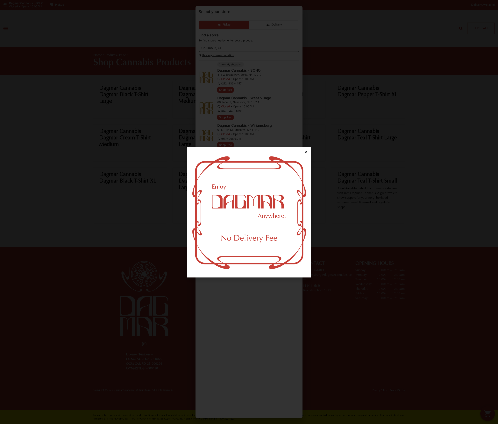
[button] (305, 152)
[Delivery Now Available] (249, 212)
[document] (249, 212)
